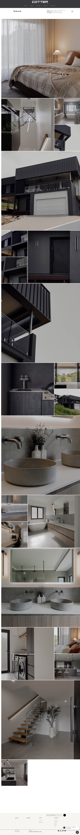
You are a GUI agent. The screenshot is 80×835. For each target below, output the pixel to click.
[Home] (72, 11)
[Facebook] (58, 831)
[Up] (64, 815)
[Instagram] (61, 831)
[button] (31, 6)
